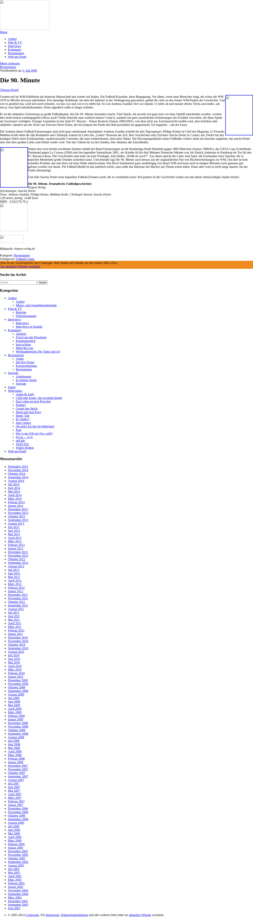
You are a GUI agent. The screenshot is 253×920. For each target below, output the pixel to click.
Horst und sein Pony (28, 412)
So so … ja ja (24, 437)
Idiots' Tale (22, 415)
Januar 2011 (15, 634)
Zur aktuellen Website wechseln (20, 266)
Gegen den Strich (27, 408)
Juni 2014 (14, 488)
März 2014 (15, 498)
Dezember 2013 (18, 509)
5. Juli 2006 (29, 70)
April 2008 (15, 751)
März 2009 (15, 712)
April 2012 (15, 580)
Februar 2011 (16, 630)
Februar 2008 (16, 758)
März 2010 (15, 669)
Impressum (52, 915)
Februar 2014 (16, 502)
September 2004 (18, 894)
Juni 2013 (14, 530)
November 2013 (18, 513)
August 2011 (16, 609)
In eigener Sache (26, 380)
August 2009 (16, 694)
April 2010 (15, 666)
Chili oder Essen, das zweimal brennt (39, 398)
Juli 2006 (13, 826)
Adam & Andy (25, 394)
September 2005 (18, 862)
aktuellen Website (140, 915)
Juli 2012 (13, 570)
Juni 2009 (14, 701)
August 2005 (16, 865)
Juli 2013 (13, 527)
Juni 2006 (14, 830)
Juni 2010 (14, 659)
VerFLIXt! (22, 444)
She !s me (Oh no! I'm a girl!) (34, 433)
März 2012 (15, 584)
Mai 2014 (14, 491)
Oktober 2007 (16, 773)
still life (20, 440)
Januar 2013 (15, 548)
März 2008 (15, 755)
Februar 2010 (16, 673)
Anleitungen (23, 376)
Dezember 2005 (18, 851)
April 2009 (15, 708)
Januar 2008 (15, 762)
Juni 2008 (14, 744)
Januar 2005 (15, 887)
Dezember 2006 (18, 808)
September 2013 (18, 520)
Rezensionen (16, 53)
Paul (18, 430)
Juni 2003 (14, 908)
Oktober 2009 (16, 687)
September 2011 (18, 605)
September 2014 (18, 477)
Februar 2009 (16, 716)
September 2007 (18, 776)
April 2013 (15, 537)
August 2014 (16, 480)
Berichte (21, 312)
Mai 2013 (14, 534)
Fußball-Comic (25, 259)
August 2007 (16, 780)
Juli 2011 (13, 612)
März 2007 (15, 797)
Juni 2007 (14, 787)
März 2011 (14, 627)
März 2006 (15, 840)
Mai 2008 (14, 748)
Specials (13, 373)
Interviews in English (29, 326)
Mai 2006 (14, 833)
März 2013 (15, 541)
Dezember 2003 (18, 901)
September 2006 (18, 819)
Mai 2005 (14, 872)
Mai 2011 (14, 619)
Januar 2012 (15, 591)
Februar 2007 (16, 801)
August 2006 (16, 822)
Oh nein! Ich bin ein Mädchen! (35, 426)
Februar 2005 (16, 883)
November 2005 (18, 854)
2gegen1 (21, 333)
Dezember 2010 (18, 637)
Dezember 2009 (18, 680)
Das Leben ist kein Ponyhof (33, 401)
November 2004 (18, 890)
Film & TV (15, 42)
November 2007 (18, 769)
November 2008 (18, 726)
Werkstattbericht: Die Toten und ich (38, 351)
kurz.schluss (23, 344)
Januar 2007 (15, 805)
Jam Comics (23, 422)
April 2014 (15, 495)
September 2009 (18, 691)
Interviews (14, 46)
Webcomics (15, 390)
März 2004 (15, 897)
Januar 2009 (15, 719)
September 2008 (18, 733)
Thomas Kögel (9, 90)
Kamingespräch (25, 341)
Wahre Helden (25, 447)
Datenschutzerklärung (74, 915)
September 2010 (18, 648)
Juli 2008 (13, 740)
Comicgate (32, 915)
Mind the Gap (24, 348)
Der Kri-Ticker (25, 362)
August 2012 (16, 566)
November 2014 (18, 470)
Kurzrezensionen (26, 365)
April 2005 (15, 876)
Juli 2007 (13, 783)
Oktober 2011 (16, 602)
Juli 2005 (13, 869)
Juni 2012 (14, 573)
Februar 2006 (16, 844)
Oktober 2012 (16, 559)
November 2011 (18, 598)
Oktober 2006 (16, 815)
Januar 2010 (15, 676)
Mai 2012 (14, 577)
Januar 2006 (15, 847)
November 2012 (18, 555)
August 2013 (16, 523)
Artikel (12, 39)
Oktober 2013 (16, 516)
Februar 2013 (16, 545)
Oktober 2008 (16, 730)
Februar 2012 (16, 587)
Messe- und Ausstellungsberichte (36, 305)
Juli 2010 (13, 655)
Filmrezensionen (26, 316)
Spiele (12, 387)
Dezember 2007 (18, 765)
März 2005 (15, 879)
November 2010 (18, 641)
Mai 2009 (14, 705)
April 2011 (14, 623)
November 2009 (18, 683)
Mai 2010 (14, 662)
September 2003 (18, 904)
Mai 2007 (14, 790)
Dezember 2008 (18, 723)
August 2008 (16, 737)
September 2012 (18, 562)
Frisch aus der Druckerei (31, 337)
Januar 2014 (15, 505)
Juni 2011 (14, 616)
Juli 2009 (13, 698)
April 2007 (15, 794)
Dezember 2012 (18, 552)
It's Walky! (22, 419)
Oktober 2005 (16, 858)
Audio (20, 358)
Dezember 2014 (18, 466)
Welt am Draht (17, 56)
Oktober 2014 (16, 473)
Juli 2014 (13, 484)
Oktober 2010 (16, 644)
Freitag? (21, 405)
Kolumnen (14, 49)
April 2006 (15, 837)
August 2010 (16, 651)
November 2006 (18, 812)
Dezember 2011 (18, 594)
